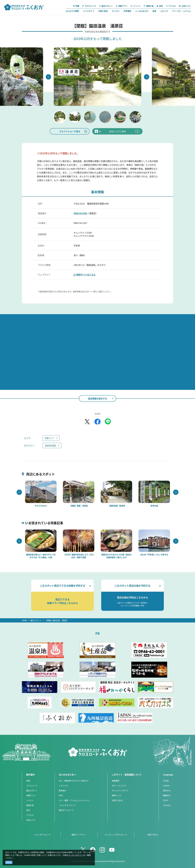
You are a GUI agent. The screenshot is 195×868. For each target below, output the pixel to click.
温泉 (154, 11)
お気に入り (31, 820)
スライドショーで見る (69, 131)
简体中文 (166, 790)
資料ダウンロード (66, 810)
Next (146, 77)
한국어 (165, 800)
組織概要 (115, 780)
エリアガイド (88, 11)
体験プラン (31, 795)
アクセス (30, 815)
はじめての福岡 (72, 11)
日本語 (166, 780)
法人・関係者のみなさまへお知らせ (74, 780)
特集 (28, 780)
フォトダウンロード (67, 805)
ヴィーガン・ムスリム (181, 11)
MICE (61, 795)
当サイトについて (119, 785)
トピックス (63, 785)
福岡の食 (30, 805)
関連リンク (116, 795)
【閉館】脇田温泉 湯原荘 (56, 620)
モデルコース (31, 785)
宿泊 (28, 810)
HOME (24, 620)
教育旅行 (62, 790)
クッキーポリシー (75, 855)
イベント (30, 800)
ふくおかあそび (141, 11)
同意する (8, 862)
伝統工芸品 (103, 11)
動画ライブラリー (79, 834)
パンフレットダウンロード (116, 834)
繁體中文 (166, 795)
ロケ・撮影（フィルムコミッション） (74, 800)
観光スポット (36, 620)
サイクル (115, 11)
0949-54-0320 (80, 213)
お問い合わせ (117, 800)
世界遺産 (127, 11)
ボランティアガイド (120, 790)
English (166, 785)
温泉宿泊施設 (50, 445)
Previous (48, 77)
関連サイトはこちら (86, 274)
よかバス (164, 11)
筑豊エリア (49, 438)
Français (166, 805)
